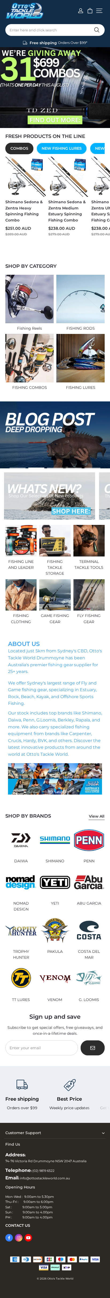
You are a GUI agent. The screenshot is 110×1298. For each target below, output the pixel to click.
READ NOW (21, 461)
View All (96, 816)
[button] (99, 10)
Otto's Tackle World (60, 1278)
